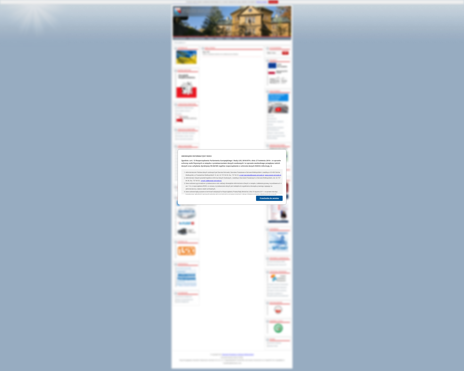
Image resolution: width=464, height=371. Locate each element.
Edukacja (219, 38)
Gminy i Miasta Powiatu (197, 38)
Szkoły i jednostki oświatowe (186, 133)
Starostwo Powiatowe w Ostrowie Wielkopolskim (238, 354)
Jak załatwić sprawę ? (184, 111)
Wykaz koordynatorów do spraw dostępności (185, 301)
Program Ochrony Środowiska (278, 284)
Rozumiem (273, 2)
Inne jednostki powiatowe (185, 139)
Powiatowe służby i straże (185, 136)
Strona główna (179, 42)
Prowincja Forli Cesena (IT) (277, 265)
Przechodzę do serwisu (269, 198)
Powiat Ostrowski (180, 38)
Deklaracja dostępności (184, 296)
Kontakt (237, 38)
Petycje (270, 124)
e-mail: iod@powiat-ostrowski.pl (211, 181)
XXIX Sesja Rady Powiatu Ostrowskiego (276, 137)
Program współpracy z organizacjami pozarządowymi (278, 295)
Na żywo (271, 116)
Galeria (210, 38)
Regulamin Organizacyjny (185, 108)
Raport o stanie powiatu (276, 133)
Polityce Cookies (261, 2)
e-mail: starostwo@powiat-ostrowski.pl (251, 175)
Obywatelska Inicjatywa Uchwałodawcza (276, 129)
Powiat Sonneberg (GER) (276, 262)
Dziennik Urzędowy (274, 343)
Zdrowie (228, 38)
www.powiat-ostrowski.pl (273, 175)
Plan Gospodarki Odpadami (277, 287)
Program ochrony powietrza (277, 290)
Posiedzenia (272, 119)
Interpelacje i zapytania (276, 121)
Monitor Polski (273, 346)
